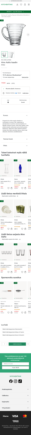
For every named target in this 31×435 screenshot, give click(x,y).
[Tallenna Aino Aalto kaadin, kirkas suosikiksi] (28, 344)
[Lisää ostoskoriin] (11, 188)
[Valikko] (29, 4)
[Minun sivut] (17, 4)
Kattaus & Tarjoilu (6, 15)
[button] (4, 67)
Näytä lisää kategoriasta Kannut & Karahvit (13, 335)
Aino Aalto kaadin (6, 16)
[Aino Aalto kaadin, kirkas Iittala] (15, 34)
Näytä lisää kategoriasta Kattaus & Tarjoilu (13, 332)
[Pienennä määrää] (2, 344)
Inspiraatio (5, 402)
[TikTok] (20, 381)
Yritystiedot (6, 408)
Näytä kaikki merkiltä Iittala (9, 196)
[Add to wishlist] (8, 188)
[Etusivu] (6, 4)
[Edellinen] (2, 34)
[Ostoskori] (25, 4)
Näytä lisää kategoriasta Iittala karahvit (12, 329)
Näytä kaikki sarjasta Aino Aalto (10, 239)
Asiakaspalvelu (7, 389)
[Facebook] (11, 381)
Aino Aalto (4, 59)
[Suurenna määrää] (7, 344)
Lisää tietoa (25, 93)
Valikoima (5, 395)
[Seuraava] (28, 34)
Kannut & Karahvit (17, 15)
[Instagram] (15, 381)
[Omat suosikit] (21, 4)
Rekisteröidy (25, 77)
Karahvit (26, 15)
